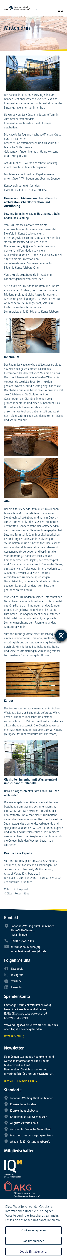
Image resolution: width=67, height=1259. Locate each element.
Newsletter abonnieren (19, 1080)
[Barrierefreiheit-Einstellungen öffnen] (61, 635)
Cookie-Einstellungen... (33, 1251)
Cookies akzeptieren (33, 1230)
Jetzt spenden (12, 1036)
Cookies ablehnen (33, 1241)
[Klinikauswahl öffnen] (35, 9)
